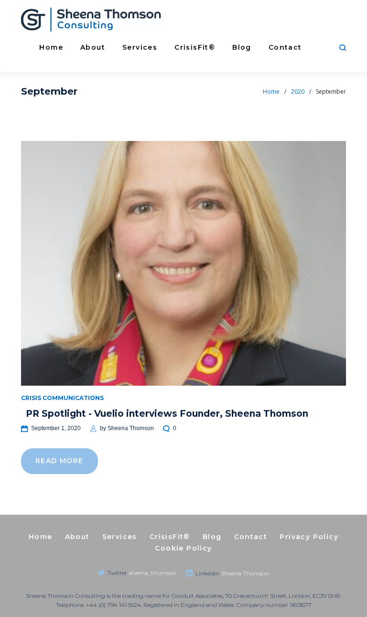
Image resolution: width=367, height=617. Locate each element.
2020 (297, 91)
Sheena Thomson (131, 428)
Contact (285, 47)
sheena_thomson (152, 572)
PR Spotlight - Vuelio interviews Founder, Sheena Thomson (167, 413)
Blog (241, 47)
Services (139, 47)
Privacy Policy (309, 536)
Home (51, 47)
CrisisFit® (194, 47)
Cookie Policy (183, 548)
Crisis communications (62, 397)
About (92, 47)
